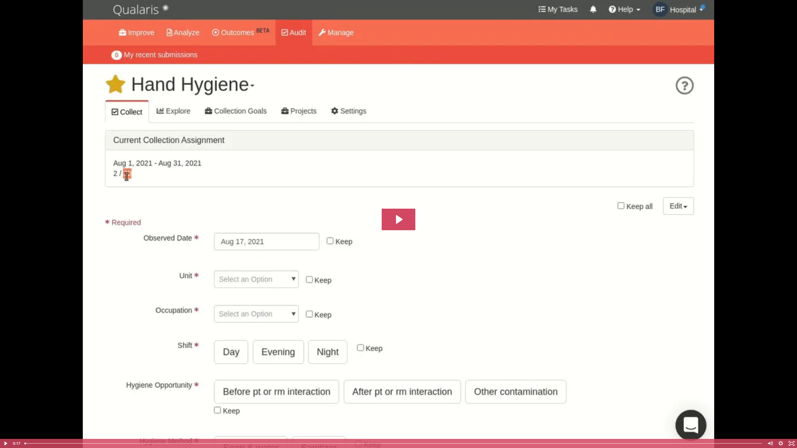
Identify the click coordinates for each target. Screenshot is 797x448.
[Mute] (770, 443)
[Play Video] (5, 443)
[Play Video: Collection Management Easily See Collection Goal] (399, 219)
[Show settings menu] (780, 443)
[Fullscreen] (791, 443)
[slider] (393, 443)
